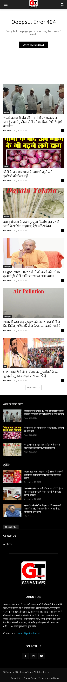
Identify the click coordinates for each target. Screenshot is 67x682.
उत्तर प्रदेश (7, 266)
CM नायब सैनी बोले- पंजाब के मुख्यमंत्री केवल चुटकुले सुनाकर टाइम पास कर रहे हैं (31, 374)
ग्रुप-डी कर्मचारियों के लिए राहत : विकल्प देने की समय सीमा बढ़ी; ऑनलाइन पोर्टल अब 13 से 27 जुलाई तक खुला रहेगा (42, 508)
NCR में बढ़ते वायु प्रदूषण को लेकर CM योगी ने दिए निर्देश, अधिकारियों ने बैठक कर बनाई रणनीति (32, 324)
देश (5, 366)
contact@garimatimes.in (28, 633)
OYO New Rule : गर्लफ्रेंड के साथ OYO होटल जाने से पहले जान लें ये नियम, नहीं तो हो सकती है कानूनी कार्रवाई (43, 491)
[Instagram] (33, 656)
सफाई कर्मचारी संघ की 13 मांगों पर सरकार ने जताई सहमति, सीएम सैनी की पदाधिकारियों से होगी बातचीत (32, 122)
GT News (7, 130)
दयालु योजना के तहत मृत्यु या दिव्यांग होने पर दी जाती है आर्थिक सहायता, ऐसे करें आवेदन (31, 224)
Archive (7, 544)
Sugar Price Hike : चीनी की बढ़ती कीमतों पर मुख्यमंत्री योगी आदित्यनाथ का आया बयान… (31, 274)
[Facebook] (25, 656)
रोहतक (6, 166)
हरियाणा (6, 112)
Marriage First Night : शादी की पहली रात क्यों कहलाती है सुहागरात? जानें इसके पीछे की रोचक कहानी (43, 474)
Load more (32, 387)
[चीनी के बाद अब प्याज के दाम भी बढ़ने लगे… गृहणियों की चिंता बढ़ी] (33, 153)
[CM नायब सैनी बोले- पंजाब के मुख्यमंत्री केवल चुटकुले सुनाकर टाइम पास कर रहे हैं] (33, 353)
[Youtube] (41, 656)
